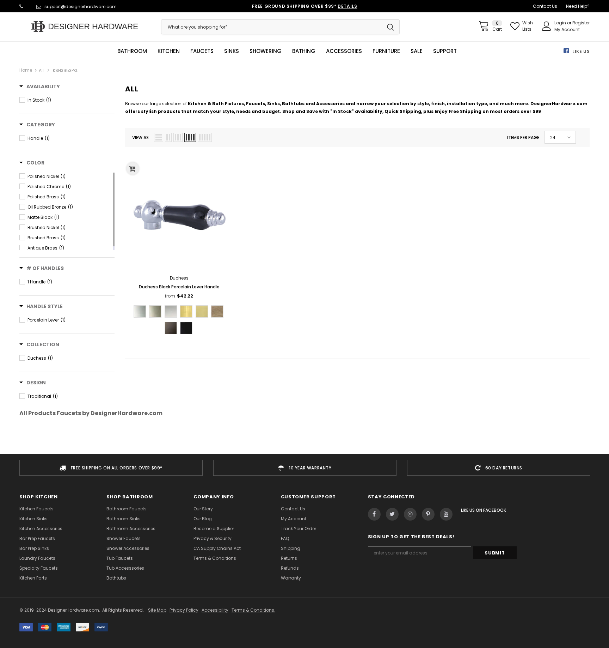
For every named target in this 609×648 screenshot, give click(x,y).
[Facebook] (374, 514)
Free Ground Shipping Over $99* (304, 6)
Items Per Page (523, 137)
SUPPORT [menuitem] (445, 51)
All (41, 70)
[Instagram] (410, 514)
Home (25, 70)
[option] (111, 468)
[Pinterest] (428, 514)
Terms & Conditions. (253, 610)
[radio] (140, 311)
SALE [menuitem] (417, 51)
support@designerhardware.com (80, 7)
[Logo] (84, 26)
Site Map (157, 610)
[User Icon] (547, 26)
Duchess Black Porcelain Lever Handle (179, 287)
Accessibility (215, 610)
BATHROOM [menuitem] (132, 51)
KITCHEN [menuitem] (169, 51)
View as (140, 137)
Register (581, 23)
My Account (567, 29)
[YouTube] (446, 514)
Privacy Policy (184, 610)
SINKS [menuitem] (231, 51)
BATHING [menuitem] (303, 51)
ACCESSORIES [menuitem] (344, 51)
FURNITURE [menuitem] (386, 51)
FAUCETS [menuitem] (202, 51)
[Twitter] (392, 514)
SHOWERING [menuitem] (266, 51)
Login (560, 23)
